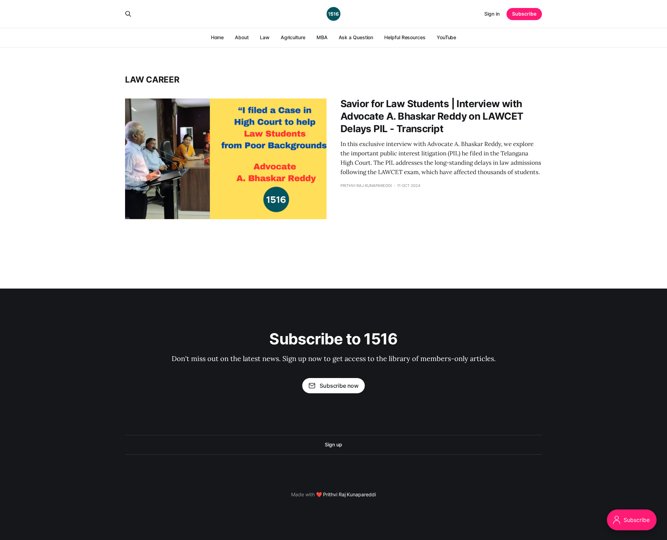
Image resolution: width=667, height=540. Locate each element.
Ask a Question (356, 37)
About (242, 37)
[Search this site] (128, 14)
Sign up (333, 444)
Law (265, 37)
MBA (322, 37)
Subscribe (524, 14)
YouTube (446, 37)
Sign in (492, 14)
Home (217, 37)
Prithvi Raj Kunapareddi (349, 494)
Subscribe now (339, 385)
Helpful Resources (405, 37)
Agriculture (293, 37)
